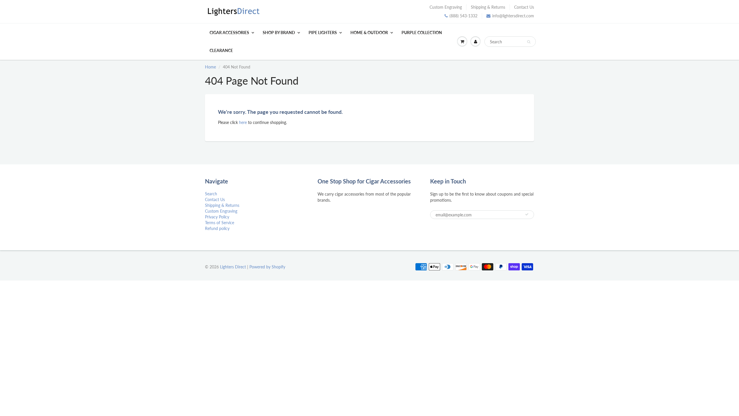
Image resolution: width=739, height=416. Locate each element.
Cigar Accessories (229, 32)
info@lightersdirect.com (513, 15)
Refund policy (217, 228)
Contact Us (524, 7)
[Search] (529, 42)
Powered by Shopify (267, 266)
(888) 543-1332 (463, 15)
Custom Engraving (446, 7)
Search (211, 193)
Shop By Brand (279, 32)
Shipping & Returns (488, 7)
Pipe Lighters (323, 32)
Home (210, 66)
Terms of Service (219, 222)
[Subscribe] (527, 214)
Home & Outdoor (369, 32)
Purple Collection (422, 32)
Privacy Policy (217, 216)
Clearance (221, 50)
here (243, 122)
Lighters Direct (233, 266)
